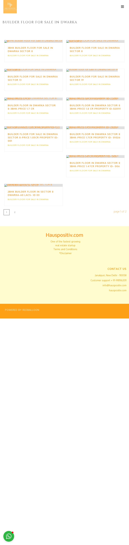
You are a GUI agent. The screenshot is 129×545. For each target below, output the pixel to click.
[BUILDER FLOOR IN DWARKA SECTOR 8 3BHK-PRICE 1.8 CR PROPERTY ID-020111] (102, 99)
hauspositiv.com (117, 290)
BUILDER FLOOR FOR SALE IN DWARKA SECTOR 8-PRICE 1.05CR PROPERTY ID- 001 (33, 137)
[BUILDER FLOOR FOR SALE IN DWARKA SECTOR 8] (102, 41)
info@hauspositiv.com (114, 285)
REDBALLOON (31, 309)
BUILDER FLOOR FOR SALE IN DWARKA (28, 55)
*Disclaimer (65, 253)
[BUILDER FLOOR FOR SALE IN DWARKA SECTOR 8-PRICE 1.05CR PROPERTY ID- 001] (40, 127)
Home (78, 29)
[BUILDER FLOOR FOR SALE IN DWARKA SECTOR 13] (40, 70)
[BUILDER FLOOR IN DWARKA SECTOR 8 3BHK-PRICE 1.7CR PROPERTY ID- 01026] (102, 127)
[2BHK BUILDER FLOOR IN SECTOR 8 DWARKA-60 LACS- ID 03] (40, 185)
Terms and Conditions (65, 249)
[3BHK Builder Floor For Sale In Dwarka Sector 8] (40, 41)
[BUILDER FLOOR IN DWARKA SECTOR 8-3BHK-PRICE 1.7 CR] (40, 99)
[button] (8, 536)
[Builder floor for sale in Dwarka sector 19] (102, 70)
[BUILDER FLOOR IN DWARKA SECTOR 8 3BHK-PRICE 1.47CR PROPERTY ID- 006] (102, 156)
